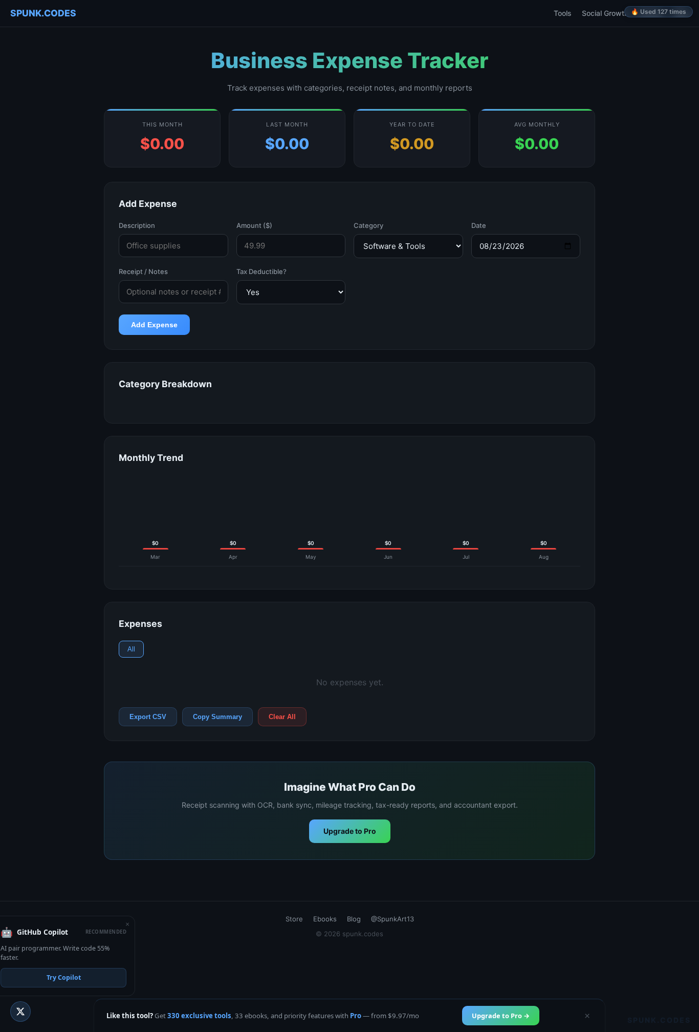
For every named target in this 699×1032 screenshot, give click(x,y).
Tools (563, 13)
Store (294, 919)
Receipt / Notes (143, 271)
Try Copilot (64, 977)
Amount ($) (254, 225)
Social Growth (605, 13)
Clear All (282, 717)
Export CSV (147, 717)
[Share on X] (20, 1011)
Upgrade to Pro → (501, 1015)
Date (478, 225)
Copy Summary (217, 717)
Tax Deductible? (261, 271)
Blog (681, 13)
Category (368, 225)
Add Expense (154, 325)
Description (137, 225)
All (131, 649)
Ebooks (651, 13)
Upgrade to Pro (349, 831)
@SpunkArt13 (392, 919)
